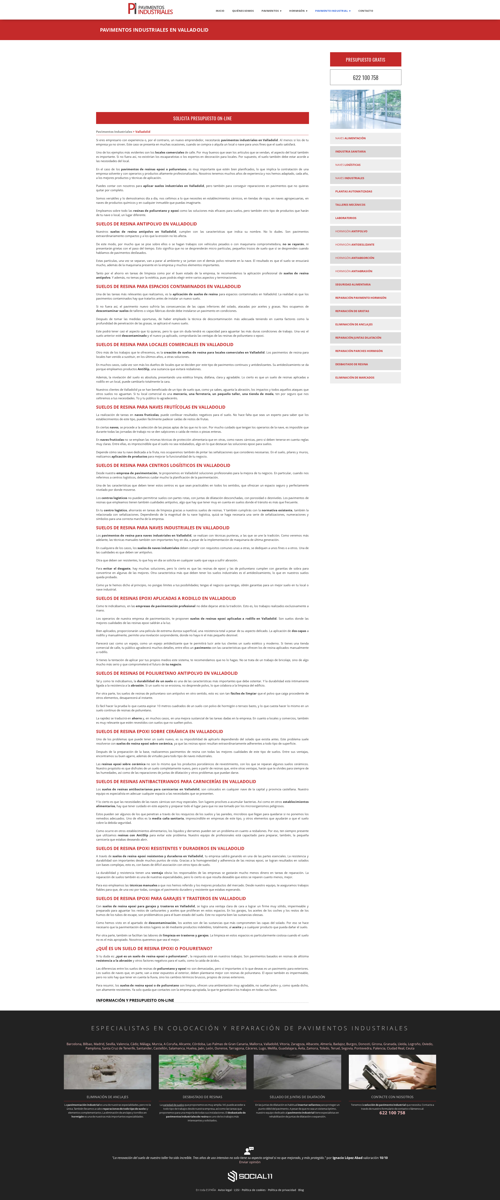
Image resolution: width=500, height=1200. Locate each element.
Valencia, (123, 1044)
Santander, (145, 1048)
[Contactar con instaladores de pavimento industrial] (392, 1088)
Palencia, (380, 1048)
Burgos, (352, 1044)
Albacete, (313, 1044)
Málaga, (145, 1044)
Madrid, (99, 1044)
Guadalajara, (288, 1048)
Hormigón (297, 11)
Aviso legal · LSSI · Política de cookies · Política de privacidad (257, 1190)
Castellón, (161, 1048)
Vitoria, (285, 1044)
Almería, (326, 1044)
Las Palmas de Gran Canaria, (228, 1044)
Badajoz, (339, 1044)
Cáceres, (252, 1048)
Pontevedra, (363, 1048)
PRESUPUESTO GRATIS (365, 59)
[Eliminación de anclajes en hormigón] (107, 1088)
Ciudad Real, (396, 1048)
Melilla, (273, 1048)
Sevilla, (111, 1044)
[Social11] (250, 1176)
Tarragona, (237, 1048)
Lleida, (402, 1044)
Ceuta (410, 1048)
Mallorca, (256, 1044)
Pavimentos (270, 11)
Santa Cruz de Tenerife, (119, 1048)
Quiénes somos (243, 11)
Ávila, (302, 1048)
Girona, (377, 1044)
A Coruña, (171, 1044)
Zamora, (313, 1048)
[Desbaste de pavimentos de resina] (202, 1088)
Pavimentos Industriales (114, 132)
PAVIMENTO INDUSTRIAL (331, 11)
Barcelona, (74, 1044)
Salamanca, (177, 1048)
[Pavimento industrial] (150, 14)
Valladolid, (271, 1044)
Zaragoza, (298, 1044)
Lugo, (263, 1048)
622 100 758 (365, 78)
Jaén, (201, 1048)
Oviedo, (427, 1044)
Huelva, (191, 1048)
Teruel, (336, 1048)
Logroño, (414, 1044)
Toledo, (325, 1048)
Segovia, (347, 1048)
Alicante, (185, 1044)
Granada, (390, 1044)
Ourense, (221, 1048)
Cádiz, (134, 1044)
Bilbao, (88, 1044)
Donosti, (364, 1044)
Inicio (220, 11)
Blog (301, 1190)
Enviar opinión (250, 1162)
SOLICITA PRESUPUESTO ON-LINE (202, 118)
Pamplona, (93, 1048)
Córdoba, (199, 1044)
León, (210, 1048)
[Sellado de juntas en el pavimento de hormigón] (297, 1088)
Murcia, (157, 1044)
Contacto (365, 11)
